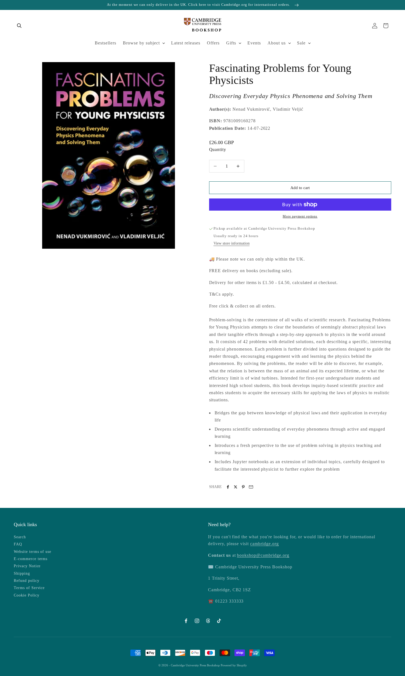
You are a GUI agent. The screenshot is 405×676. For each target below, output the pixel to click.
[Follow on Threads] (208, 621)
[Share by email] (251, 487)
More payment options (300, 216)
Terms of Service (29, 588)
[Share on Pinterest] (243, 487)
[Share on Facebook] (228, 487)
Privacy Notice (27, 566)
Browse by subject (141, 43)
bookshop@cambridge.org (263, 555)
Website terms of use (32, 552)
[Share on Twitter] (235, 487)
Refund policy (26, 581)
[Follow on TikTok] (219, 621)
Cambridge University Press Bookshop (196, 665)
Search (20, 537)
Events (254, 43)
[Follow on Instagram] (197, 621)
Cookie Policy (26, 595)
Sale (301, 43)
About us (277, 43)
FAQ (18, 544)
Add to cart (300, 187)
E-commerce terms (30, 559)
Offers (213, 43)
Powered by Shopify (234, 665)
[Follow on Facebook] (186, 621)
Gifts (231, 43)
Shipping (22, 573)
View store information (232, 243)
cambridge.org (264, 543)
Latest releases (185, 43)
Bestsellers (105, 43)
